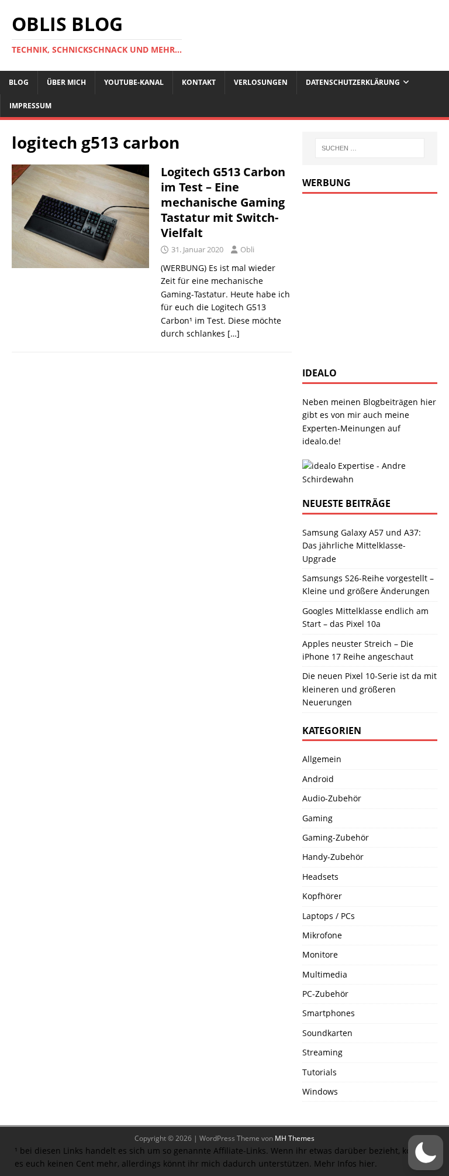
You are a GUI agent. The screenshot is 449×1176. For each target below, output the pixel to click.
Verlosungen (261, 82)
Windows (320, 1091)
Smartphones (328, 1013)
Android (318, 778)
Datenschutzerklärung (353, 82)
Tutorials (319, 1072)
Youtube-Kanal (134, 82)
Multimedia (324, 974)
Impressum (30, 106)
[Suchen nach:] (369, 148)
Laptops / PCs (328, 915)
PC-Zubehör (325, 993)
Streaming (322, 1052)
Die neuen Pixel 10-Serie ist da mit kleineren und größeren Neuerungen (369, 689)
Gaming (317, 818)
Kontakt (199, 82)
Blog (19, 82)
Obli (247, 249)
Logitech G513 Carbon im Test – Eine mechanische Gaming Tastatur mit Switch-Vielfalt (223, 202)
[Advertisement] (375, 278)
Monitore (320, 954)
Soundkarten (327, 1032)
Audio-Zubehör (331, 798)
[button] (425, 1152)
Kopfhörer (322, 895)
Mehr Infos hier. (345, 1163)
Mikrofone (322, 935)
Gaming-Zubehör (335, 837)
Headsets (320, 876)
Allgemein (321, 758)
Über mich (66, 82)
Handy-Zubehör (333, 856)
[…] (233, 333)
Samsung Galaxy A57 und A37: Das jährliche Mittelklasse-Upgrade (361, 545)
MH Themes (295, 1138)
